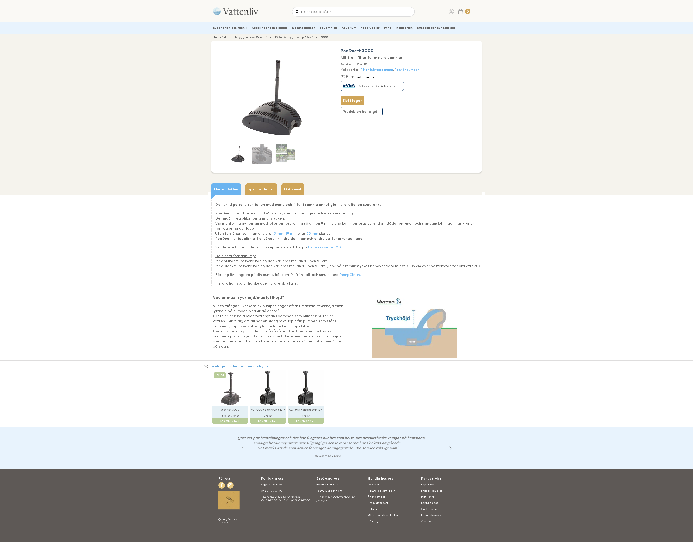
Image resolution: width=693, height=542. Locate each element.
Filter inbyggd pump (289, 37)
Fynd (387, 27)
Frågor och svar (432, 490)
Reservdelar (370, 27)
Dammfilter (264, 37)
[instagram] (230, 485)
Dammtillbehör (303, 27)
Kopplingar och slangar (269, 27)
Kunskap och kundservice (436, 27)
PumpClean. (350, 274)
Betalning (374, 509)
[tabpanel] (346, 244)
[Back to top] (686, 535)
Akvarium (349, 27)
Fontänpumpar (407, 70)
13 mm (277, 233)
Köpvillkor (427, 484)
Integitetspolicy (431, 515)
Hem (216, 37)
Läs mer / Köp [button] (230, 420)
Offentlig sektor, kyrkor (383, 515)
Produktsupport (378, 502)
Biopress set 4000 (324, 247)
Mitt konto (427, 496)
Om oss (426, 521)
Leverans (374, 484)
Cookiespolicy (430, 509)
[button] (242, 448)
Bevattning (328, 27)
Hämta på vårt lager (381, 490)
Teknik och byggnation (238, 37)
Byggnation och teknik (230, 27)
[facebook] (221, 485)
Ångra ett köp (377, 496)
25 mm (312, 233)
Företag (373, 521)
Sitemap (223, 522)
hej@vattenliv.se (271, 484)
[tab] (226, 189)
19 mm (291, 233)
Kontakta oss (429, 502)
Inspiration (404, 27)
